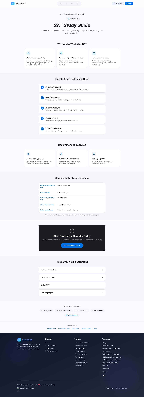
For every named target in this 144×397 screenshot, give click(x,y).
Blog (95, 328)
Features (49, 343)
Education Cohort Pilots (110, 362)
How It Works (51, 345)
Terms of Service (121, 388)
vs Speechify (79, 365)
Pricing (105, 365)
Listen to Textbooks (81, 362)
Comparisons (51, 328)
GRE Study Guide (97, 310)
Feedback (119, 3)
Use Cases (75, 328)
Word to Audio (79, 348)
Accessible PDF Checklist (111, 354)
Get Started (50, 348)
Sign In (129, 3)
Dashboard (106, 368)
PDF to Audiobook (81, 354)
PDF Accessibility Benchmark (112, 357)
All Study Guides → (72, 315)
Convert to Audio (63, 328)
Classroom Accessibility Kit (111, 360)
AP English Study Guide (63, 310)
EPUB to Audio (79, 351)
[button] (61, 3)
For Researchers (80, 360)
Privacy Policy (109, 388)
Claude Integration (53, 351)
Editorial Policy (108, 345)
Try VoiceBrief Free (71, 245)
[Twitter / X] (104, 376)
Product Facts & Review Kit (112, 348)
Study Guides (68, 14)
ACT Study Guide (46, 310)
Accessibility (107, 351)
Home (60, 14)
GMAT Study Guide (82, 310)
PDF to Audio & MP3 (81, 343)
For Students (79, 357)
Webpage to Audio (81, 345)
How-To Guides (86, 328)
